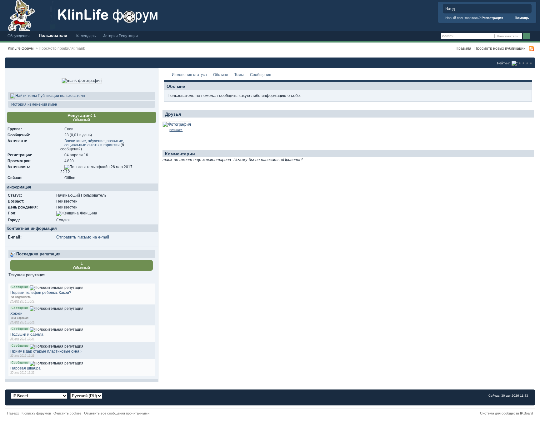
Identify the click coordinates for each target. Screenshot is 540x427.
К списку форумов (36, 413)
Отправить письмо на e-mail (82, 237)
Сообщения (260, 75)
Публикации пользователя (61, 95)
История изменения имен (33, 104)
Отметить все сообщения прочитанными (116, 413)
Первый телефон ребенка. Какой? (40, 292)
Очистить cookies (67, 413)
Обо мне (220, 75)
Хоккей (16, 313)
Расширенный (534, 36)
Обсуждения (19, 36)
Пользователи (53, 35)
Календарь (86, 36)
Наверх (13, 413)
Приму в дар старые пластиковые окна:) (46, 351)
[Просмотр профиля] (176, 124)
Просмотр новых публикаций (500, 48)
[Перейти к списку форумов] (117, 15)
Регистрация (492, 18)
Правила (463, 48)
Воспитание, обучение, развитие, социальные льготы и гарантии (94, 143)
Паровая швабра (25, 368)
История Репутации (120, 36)
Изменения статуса (189, 75)
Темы (239, 75)
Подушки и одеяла (26, 334)
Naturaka (175, 130)
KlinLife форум (20, 48)
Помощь (521, 18)
